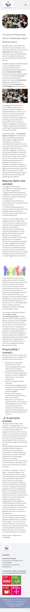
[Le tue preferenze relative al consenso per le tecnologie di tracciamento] (27, 609)
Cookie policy (20, 604)
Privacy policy (10, 604)
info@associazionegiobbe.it (11, 565)
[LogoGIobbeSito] (8, 1)
